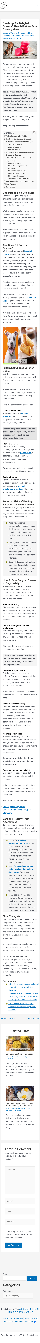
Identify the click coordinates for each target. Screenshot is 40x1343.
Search (6, 1274)
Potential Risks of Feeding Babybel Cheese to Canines (20, 153)
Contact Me (7, 1318)
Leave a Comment (11, 33)
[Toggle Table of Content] (33, 133)
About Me (18, 1318)
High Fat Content (14, 147)
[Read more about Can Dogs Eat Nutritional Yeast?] (20, 1043)
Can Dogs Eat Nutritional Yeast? (19, 1054)
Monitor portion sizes (16, 176)
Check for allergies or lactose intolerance (18, 167)
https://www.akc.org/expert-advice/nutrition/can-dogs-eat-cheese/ (22, 1006)
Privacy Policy (31, 1318)
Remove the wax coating (17, 173)
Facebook (29, 1321)
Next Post (33, 1018)
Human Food (9, 1110)
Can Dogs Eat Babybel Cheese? (18, 139)
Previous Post (8, 1018)
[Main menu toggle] (37, 5)
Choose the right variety (17, 171)
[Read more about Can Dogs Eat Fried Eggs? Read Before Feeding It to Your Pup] (20, 1093)
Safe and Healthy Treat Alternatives (20, 181)
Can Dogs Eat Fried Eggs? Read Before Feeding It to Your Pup (19, 1105)
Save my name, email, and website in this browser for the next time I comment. (18, 1234)
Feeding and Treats (11, 36)
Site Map (19, 1321)
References (10, 187)
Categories (7, 1291)
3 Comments (9, 1057)
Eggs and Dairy (27, 33)
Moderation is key (14, 163)
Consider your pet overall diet (18, 178)
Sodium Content (14, 150)
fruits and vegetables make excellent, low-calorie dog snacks (20, 869)
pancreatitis (25, 453)
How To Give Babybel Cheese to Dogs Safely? (19, 159)
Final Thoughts (11, 184)
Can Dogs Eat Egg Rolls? (14, 807)
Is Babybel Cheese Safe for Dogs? (19, 142)
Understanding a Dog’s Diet (16, 136)
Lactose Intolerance (15, 144)
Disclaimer (8, 1321)
